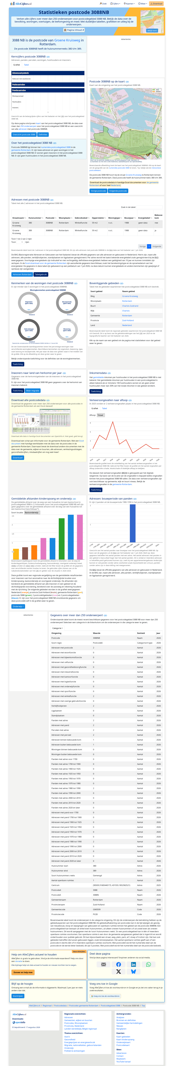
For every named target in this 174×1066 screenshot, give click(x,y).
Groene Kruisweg (67, 40)
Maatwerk (121, 1058)
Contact (119, 1056)
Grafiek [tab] (16, 64)
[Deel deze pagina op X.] (118, 971)
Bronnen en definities (126, 1020)
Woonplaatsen (81, 1023)
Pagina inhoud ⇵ (75, 29)
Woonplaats (64, 218)
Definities (43, 134)
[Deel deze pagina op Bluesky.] (134, 971)
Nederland (115, 185)
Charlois (126, 310)
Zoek (104, 3)
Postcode (50, 218)
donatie (18, 961)
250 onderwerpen (28, 126)
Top (143, 1005)
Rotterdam (127, 301)
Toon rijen (20, 242)
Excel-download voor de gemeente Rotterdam (45, 263)
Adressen (68, 1017)
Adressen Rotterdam (22, 274)
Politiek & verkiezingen (74, 1051)
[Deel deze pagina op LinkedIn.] (134, 964)
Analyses (120, 1017)
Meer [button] (143, 3)
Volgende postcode (118, 191)
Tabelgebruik (41, 274)
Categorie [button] (56, 628)
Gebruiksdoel (81, 218)
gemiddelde (98, 377)
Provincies (69, 1026)
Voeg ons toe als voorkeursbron (106, 996)
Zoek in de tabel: (128, 207)
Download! (18, 457)
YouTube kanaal (123, 1061)
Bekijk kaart (152, 30)
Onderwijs (17, 606)
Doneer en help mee (23, 972)
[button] (48, 57)
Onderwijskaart (123, 1042)
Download (157, 3)
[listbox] (101, 415)
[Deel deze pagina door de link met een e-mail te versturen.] (103, 964)
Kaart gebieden (123, 1036)
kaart (38, 123)
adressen (23, 129)
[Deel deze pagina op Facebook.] (118, 964)
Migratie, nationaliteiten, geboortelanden (82, 1045)
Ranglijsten (121, 1028)
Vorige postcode (98, 191)
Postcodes (69, 1023)
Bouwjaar (129, 218)
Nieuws (119, 1026)
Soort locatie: (17, 512)
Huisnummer (35, 218)
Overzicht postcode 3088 (24, 134)
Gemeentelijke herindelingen (129, 1023)
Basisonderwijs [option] (31, 512)
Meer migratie (32, 390)
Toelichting (18, 364)
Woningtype (114, 218)
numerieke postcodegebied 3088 (56, 147)
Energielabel (144, 218)
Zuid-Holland (128, 320)
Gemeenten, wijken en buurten (78, 1020)
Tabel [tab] (26, 64)
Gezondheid (69, 1039)
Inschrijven (18, 996)
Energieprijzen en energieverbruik (79, 1042)
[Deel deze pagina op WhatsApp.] (149, 964)
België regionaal (89, 1028)
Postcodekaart (123, 1045)
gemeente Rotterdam (21, 150)
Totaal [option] (100, 415)
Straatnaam (18, 218)
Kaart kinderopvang (125, 1039)
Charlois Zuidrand (130, 306)
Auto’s (67, 1036)
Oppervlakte (98, 218)
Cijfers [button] (116, 3)
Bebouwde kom (160, 216)
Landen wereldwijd (72, 1028)
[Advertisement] (126, 59)
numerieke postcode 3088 (119, 168)
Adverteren (121, 1053)
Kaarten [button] (129, 3)
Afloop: (92, 415)
